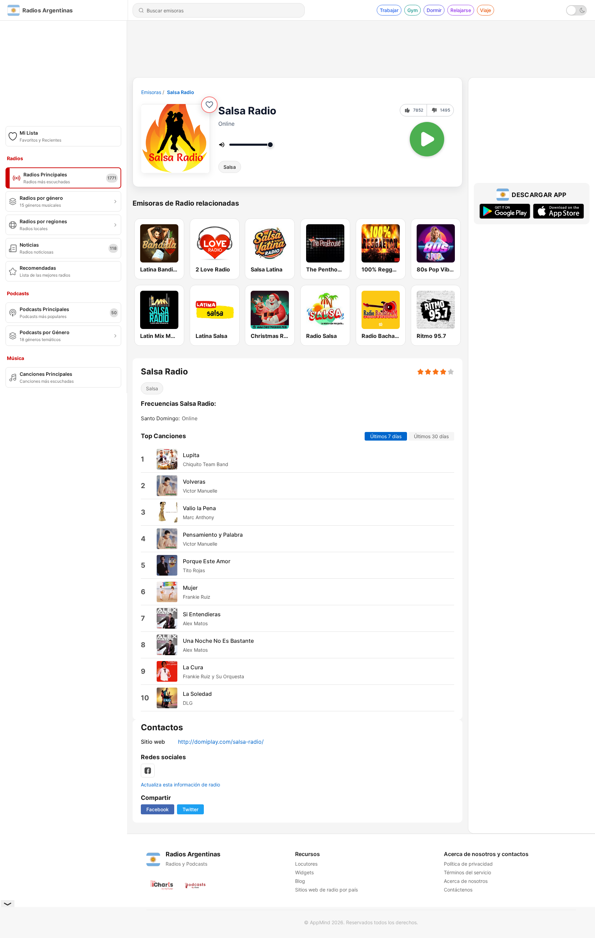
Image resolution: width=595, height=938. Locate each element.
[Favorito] (209, 104)
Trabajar (389, 10)
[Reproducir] (427, 139)
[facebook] (148, 770)
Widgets (304, 872)
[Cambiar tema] (576, 10)
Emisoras (151, 92)
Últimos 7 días (385, 436)
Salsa (229, 167)
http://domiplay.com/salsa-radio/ (221, 741)
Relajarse (460, 10)
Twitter (190, 809)
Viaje (485, 10)
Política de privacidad (468, 864)
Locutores (306, 864)
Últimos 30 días (431, 436)
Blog (300, 881)
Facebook (157, 809)
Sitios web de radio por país (326, 890)
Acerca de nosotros (466, 881)
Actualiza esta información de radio (180, 784)
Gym (412, 10)
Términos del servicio (467, 872)
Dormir (434, 10)
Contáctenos (458, 890)
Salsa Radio (180, 92)
